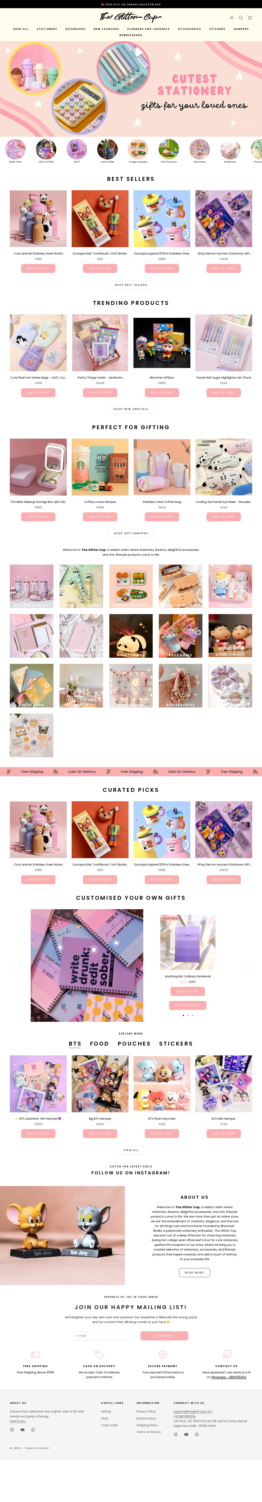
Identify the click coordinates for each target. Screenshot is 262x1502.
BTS (75, 1043)
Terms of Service (149, 1432)
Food (100, 1043)
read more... (18, 1421)
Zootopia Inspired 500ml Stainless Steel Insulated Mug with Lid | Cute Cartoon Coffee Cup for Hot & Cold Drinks (162, 253)
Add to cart (38, 268)
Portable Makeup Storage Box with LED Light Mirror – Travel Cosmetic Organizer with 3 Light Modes (38, 502)
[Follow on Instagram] (12, 1430)
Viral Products (169, 161)
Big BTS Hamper (100, 1119)
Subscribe (164, 1336)
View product (188, 1005)
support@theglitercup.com (193, 1411)
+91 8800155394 (185, 1416)
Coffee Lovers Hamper (100, 502)
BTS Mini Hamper (224, 1119)
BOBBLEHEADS (131, 35)
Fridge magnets (138, 161)
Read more (194, 1272)
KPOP (77, 161)
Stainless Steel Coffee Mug (162, 502)
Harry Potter (107, 161)
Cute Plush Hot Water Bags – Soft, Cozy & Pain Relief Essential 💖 (38, 378)
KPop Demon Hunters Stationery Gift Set (224, 253)
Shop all (21, 29)
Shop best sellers (131, 285)
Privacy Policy (146, 1411)
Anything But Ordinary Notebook (188, 976)
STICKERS (217, 29)
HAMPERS (241, 29)
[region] (131, 89)
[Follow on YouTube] (22, 1430)
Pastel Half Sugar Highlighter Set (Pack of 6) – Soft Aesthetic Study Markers (223, 378)
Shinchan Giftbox (162, 378)
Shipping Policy (147, 1425)
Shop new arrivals (131, 409)
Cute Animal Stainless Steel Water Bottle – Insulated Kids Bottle (38, 253)
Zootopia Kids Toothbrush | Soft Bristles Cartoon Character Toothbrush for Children (100, 253)
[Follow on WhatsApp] (33, 1430)
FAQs (104, 1418)
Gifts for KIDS (46, 161)
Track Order (109, 1425)
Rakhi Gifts (15, 161)
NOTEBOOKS (75, 29)
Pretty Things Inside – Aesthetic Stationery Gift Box (100, 378)
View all (131, 1150)
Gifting (106, 1411)
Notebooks (230, 161)
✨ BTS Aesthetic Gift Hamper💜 (38, 1119)
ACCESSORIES (189, 29)
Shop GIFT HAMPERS (131, 533)
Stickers (176, 1043)
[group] (131, 89)
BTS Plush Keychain (162, 1119)
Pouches (134, 1043)
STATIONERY (47, 29)
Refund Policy (146, 1418)
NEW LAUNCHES (106, 29)
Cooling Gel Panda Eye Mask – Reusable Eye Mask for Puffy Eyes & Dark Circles (224, 502)
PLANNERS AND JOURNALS (148, 29)
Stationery (200, 161)
